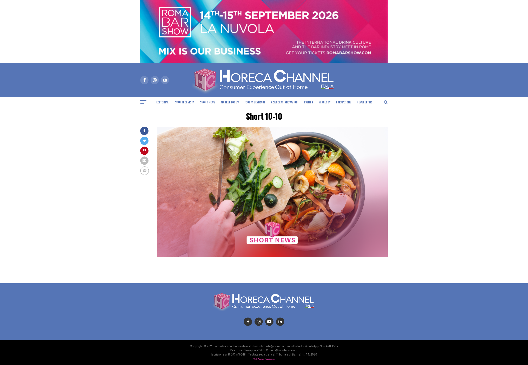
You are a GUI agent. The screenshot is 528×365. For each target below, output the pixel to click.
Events (308, 102)
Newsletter (364, 102)
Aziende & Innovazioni (284, 102)
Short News (207, 102)
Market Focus (230, 102)
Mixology (324, 102)
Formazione (343, 102)
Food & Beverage (254, 102)
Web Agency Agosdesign (264, 359)
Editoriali (162, 102)
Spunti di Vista (184, 102)
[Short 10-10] (272, 256)
